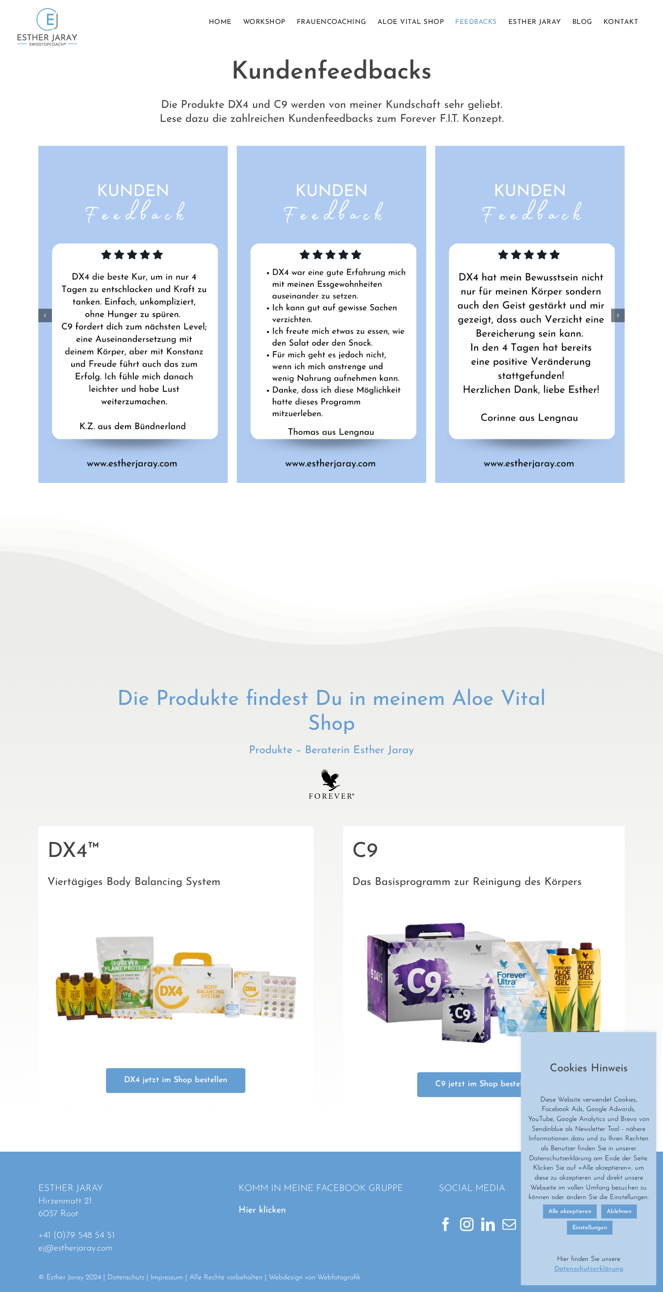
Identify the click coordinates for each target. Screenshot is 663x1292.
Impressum (167, 1277)
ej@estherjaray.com (75, 1248)
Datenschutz (125, 1277)
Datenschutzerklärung (588, 1269)
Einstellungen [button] (589, 1228)
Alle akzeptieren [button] (569, 1211)
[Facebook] (445, 1224)
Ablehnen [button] (619, 1211)
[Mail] (509, 1224)
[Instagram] (467, 1224)
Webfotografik (339, 1277)
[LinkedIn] (488, 1224)
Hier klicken (262, 1210)
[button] (45, 315)
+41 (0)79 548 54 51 (76, 1235)
